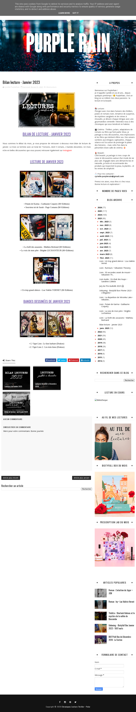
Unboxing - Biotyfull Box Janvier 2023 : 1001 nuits (121, 627)
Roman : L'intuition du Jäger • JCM (121, 592)
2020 (100, 339)
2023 (100, 218)
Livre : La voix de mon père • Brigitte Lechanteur (115, 312)
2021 (100, 335)
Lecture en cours (115, 392)
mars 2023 (105, 254)
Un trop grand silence (31, 290)
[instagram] (65, 702)
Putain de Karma (32, 204)
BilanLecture (51, 87)
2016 (100, 353)
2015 (100, 357)
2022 (100, 332)
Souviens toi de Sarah (35, 207)
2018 (100, 346)
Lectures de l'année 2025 (13, 386)
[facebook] (60, 702)
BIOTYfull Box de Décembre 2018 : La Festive (120, 638)
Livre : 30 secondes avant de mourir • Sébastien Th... (115, 273)
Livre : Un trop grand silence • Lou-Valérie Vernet (117, 262)
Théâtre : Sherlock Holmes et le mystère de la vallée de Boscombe (122, 616)
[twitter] (75, 702)
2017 (100, 350)
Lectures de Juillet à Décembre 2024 (45, 385)
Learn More (64, 13)
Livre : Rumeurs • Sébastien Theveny (115, 268)
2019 (100, 342)
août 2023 (105, 236)
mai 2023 (104, 247)
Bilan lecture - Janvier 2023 (110, 324)
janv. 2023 (105, 328)
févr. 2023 (105, 258)
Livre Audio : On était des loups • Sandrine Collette (113, 280)
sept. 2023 (105, 232)
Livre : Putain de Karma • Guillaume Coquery (114, 305)
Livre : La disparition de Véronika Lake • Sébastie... (116, 298)
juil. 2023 (104, 239)
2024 (100, 215)
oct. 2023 (104, 228)
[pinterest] (70, 702)
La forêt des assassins (33, 247)
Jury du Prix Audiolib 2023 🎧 (111, 286)
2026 (100, 207)
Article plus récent (10, 478)
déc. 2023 (104, 221)
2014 (100, 361)
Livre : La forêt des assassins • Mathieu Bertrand (116, 319)
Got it (76, 13)
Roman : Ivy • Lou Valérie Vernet (121, 601)
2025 (100, 211)
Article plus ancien (81, 478)
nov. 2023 (104, 225)
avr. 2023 (104, 250)
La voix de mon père (30, 250)
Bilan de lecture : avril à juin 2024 (16, 411)
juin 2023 (104, 243)
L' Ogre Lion (36, 343)
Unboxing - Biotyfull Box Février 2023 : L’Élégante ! (115, 291)
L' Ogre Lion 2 (36, 347)
